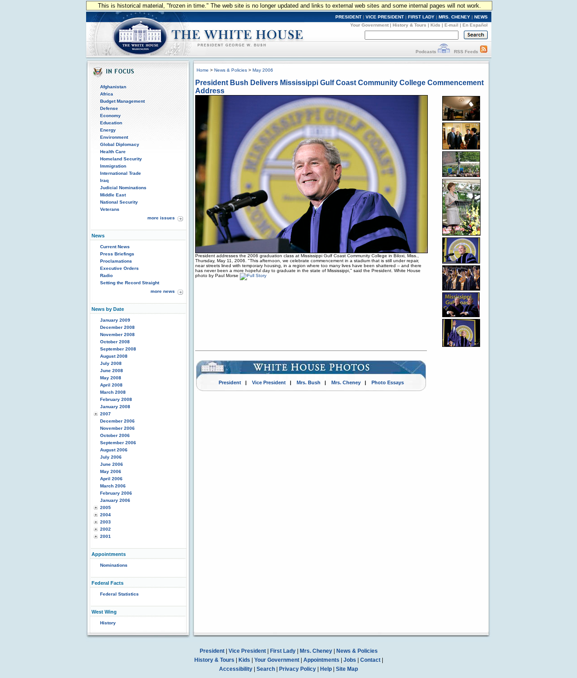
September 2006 (118, 442)
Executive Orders (119, 268)
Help (326, 669)
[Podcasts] (444, 51)
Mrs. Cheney (346, 382)
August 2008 (114, 356)
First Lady (283, 651)
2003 (105, 521)
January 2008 (115, 406)
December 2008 (117, 327)
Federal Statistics (119, 594)
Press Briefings (117, 253)
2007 (105, 413)
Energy (108, 129)
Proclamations (116, 261)
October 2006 (115, 435)
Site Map (347, 669)
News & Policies (230, 70)
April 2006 (111, 478)
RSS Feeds (466, 51)
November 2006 (117, 428)
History (108, 622)
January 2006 (115, 500)
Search (265, 669)
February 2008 (116, 399)
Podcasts (426, 51)
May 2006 (110, 471)
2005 (105, 507)
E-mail (451, 25)
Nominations (114, 565)
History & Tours (409, 25)
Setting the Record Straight (129, 282)
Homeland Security (121, 158)
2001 (105, 536)
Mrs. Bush (309, 382)
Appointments (321, 660)
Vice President (269, 382)
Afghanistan (113, 86)
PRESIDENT (348, 16)
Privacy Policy (297, 669)
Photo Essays (387, 382)
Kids (435, 25)
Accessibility (235, 669)
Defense (109, 108)
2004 (105, 514)
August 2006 (114, 449)
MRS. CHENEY (454, 16)
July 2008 (111, 363)
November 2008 (117, 334)
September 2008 (118, 348)
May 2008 (110, 377)
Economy (110, 115)
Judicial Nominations (123, 187)
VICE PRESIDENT (385, 16)
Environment (114, 137)
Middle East (113, 194)
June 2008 (111, 370)
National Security (119, 202)
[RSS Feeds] (484, 51)
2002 (105, 529)
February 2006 (116, 493)
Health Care (113, 151)
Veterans (109, 209)
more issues (161, 217)
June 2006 (111, 464)
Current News (115, 246)
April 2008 (111, 384)
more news (163, 291)
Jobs (349, 660)
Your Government (369, 25)
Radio (106, 275)
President (230, 382)
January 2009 (115, 320)
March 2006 (113, 485)
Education (111, 122)
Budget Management (122, 101)
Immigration (113, 166)
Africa (106, 93)
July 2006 (111, 457)
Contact (370, 660)
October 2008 (115, 341)
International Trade (120, 173)
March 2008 (113, 392)
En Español (475, 25)
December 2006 (117, 421)
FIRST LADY (421, 16)
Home (203, 70)
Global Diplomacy (119, 144)
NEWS (481, 16)
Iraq (104, 180)
